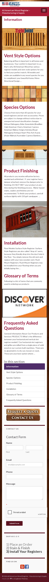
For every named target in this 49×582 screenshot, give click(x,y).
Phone (9, 471)
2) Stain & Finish (18, 548)
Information (12, 366)
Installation (15, 242)
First (8, 452)
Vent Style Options (22, 55)
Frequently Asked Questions (21, 325)
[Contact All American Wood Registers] (23, 417)
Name (9, 443)
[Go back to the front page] (24, 4)
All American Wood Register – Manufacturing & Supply (16, 11)
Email (9, 460)
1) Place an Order (19, 544)
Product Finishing (21, 170)
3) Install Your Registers (24, 551)
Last (27, 452)
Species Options (19, 107)
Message (10, 483)
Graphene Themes (21, 579)
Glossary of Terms (21, 275)
